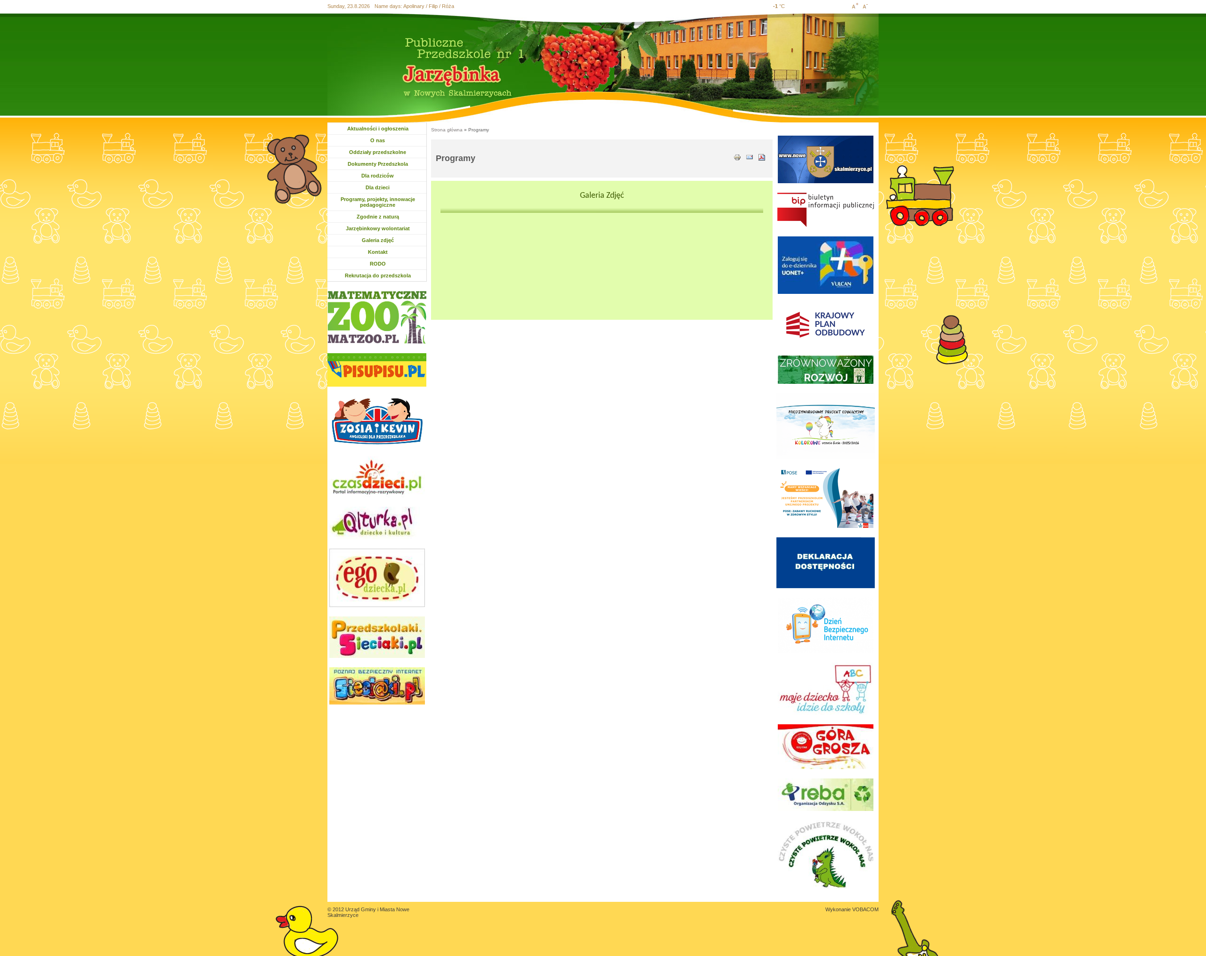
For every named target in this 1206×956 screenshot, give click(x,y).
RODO (378, 264)
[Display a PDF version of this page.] (762, 157)
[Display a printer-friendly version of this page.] (737, 157)
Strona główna (447, 129)
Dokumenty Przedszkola (378, 164)
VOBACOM (865, 909)
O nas (387, 140)
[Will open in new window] (376, 317)
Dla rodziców (378, 175)
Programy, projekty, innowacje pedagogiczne (378, 202)
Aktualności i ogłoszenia (377, 128)
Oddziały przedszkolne (377, 152)
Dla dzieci (383, 187)
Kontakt (378, 252)
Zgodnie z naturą (378, 216)
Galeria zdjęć (378, 240)
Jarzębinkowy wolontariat (378, 228)
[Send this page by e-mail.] (749, 157)
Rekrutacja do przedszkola (378, 275)
